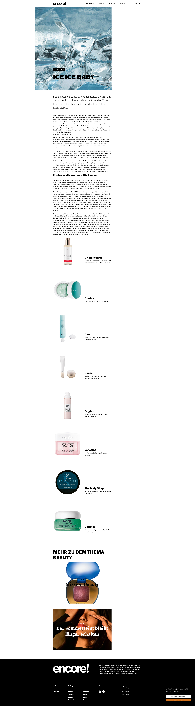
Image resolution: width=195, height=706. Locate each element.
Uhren (85, 697)
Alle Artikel (89, 3)
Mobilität (86, 691)
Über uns (101, 3)
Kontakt (122, 3)
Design (70, 697)
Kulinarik (71, 700)
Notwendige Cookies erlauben (178, 696)
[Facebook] (100, 691)
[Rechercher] (131, 3)
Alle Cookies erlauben (178, 700)
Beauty (70, 691)
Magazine (112, 3)
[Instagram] (103, 691)
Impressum (125, 691)
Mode (85, 694)
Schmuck (71, 694)
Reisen (85, 700)
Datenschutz (125, 694)
